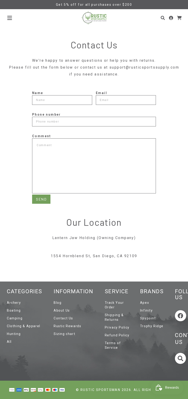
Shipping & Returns (114, 317)
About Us (62, 310)
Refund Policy (117, 335)
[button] (9, 18)
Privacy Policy (117, 327)
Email (101, 93)
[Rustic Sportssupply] (94, 18)
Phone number (46, 114)
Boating (14, 310)
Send (41, 199)
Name (37, 93)
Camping (14, 318)
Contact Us (63, 318)
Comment (41, 136)
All (9, 341)
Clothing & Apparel (23, 326)
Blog (57, 302)
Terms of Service (113, 345)
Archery (14, 302)
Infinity (146, 310)
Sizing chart (64, 334)
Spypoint (148, 318)
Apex (144, 302)
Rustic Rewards (67, 326)
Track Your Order (114, 305)
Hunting (14, 334)
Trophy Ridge (151, 326)
